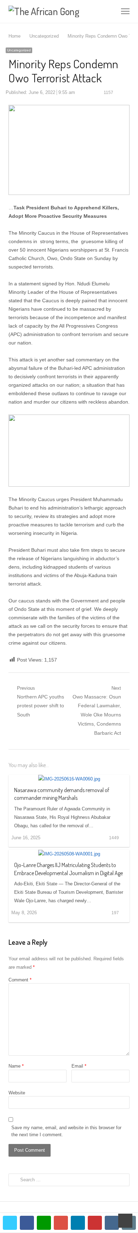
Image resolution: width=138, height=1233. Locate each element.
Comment (19, 979)
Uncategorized (19, 50)
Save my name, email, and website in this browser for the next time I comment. (66, 1131)
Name (16, 1066)
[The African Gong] (44, 11)
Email (78, 1066)
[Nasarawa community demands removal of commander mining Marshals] (69, 779)
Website (16, 1092)
